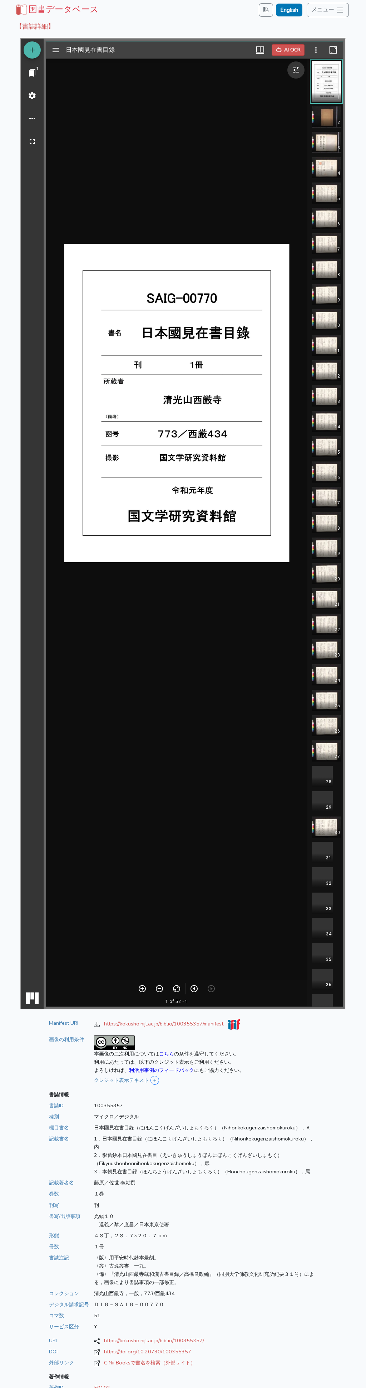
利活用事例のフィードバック (161, 1070)
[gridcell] (56, 9)
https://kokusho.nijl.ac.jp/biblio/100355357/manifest (164, 1023)
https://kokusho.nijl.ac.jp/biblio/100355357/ (154, 1340)
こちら (166, 1053)
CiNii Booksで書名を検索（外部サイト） (150, 1362)
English (289, 10)
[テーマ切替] (266, 9)
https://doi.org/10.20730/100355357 (147, 1351)
